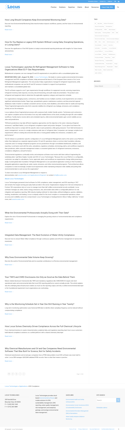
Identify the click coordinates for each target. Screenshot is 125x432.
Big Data (100, 23)
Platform (110, 1)
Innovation (104, 48)
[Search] (118, 7)
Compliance (109, 26)
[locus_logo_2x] (13, 7)
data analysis (112, 29)
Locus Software (109, 51)
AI (95, 23)
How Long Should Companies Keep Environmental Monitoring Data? (35, 20)
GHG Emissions (111, 42)
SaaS (113, 57)
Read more (8, 30)
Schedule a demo (101, 407)
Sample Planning (99, 60)
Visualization (109, 63)
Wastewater (110, 66)
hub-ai (105, 45)
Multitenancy (112, 54)
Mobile (105, 54)
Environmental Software (113, 39)
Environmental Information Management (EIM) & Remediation (77, 412)
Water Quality (98, 70)
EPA (96, 42)
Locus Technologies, (41, 77)
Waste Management (100, 66)
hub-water (97, 48)
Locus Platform (99, 51)
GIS (117, 42)
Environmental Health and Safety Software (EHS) (75, 401)
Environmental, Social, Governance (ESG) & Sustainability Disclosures (77, 406)
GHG (104, 42)
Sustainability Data (99, 63)
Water (116, 66)
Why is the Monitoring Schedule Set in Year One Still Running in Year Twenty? (39, 304)
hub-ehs (110, 45)
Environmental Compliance (102, 35)
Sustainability (109, 60)
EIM (115, 1)
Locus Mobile (112, 48)
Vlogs (115, 63)
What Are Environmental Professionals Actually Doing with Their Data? (37, 213)
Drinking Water (106, 32)
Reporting (107, 57)
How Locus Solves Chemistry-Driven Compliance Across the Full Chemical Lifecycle (43, 326)
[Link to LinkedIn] (118, 1)
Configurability (98, 29)
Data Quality (98, 32)
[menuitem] (93, 1)
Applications (23, 386)
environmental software (47, 398)
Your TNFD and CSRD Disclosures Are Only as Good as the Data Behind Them (40, 277)
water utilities (98, 73)
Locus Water (98, 54)
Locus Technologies (11, 386)
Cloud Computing (99, 26)
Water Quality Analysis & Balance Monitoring (75, 418)
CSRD (105, 29)
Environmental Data (100, 39)
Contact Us (103, 1)
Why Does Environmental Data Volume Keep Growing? (29, 257)
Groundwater (98, 45)
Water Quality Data (107, 70)
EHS (113, 32)
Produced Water (99, 57)
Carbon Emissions (108, 23)
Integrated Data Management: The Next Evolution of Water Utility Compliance (40, 235)
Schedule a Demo (93, 1)
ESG (100, 42)
